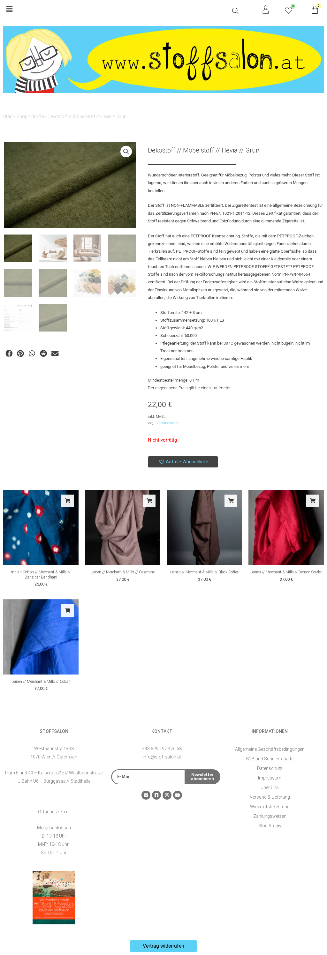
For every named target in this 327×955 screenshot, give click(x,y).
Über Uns (270, 787)
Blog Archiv (269, 825)
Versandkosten (167, 423)
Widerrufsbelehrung (270, 806)
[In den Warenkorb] (67, 501)
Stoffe (37, 116)
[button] (116, 9)
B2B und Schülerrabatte (269, 758)
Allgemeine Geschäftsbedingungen (270, 749)
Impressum (269, 777)
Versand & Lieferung (270, 797)
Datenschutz (269, 768)
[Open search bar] (235, 11)
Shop (22, 116)
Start (8, 116)
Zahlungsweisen (269, 816)
